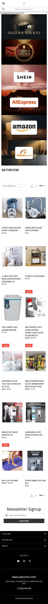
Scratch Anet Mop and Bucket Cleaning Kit (11, 229)
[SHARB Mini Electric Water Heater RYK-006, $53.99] (36, 412)
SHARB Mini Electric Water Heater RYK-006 (34, 433)
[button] (24, 52)
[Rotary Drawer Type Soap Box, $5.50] (36, 461)
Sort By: (5, 185)
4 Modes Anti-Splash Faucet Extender (33, 229)
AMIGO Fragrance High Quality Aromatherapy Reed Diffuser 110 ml (34, 384)
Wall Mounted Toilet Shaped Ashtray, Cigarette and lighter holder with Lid (34, 331)
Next (41, 186)
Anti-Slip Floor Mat (10, 481)
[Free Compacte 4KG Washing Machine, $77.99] (12, 307)
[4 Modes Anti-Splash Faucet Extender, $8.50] (36, 208)
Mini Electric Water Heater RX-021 (10, 433)
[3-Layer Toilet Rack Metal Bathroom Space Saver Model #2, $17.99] (12, 256)
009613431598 (25, 588)
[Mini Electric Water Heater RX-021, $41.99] (12, 412)
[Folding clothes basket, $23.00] (36, 256)
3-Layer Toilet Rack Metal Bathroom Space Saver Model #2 (11, 279)
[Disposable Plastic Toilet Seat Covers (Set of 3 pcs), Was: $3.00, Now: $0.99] (12, 361)
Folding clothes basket (35, 276)
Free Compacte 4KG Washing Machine (9, 328)
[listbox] (15, 185)
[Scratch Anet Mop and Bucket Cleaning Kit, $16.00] (12, 208)
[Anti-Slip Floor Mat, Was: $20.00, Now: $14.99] (12, 461)
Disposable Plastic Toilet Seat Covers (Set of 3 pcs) (11, 384)
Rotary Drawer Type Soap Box (35, 482)
